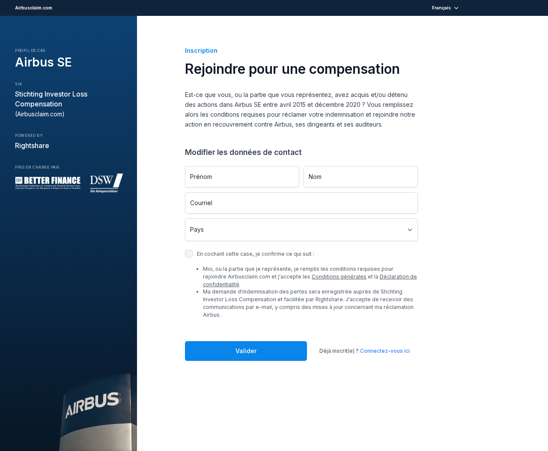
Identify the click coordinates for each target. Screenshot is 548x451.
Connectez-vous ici (385, 351)
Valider (245, 350)
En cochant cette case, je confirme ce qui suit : (307, 284)
